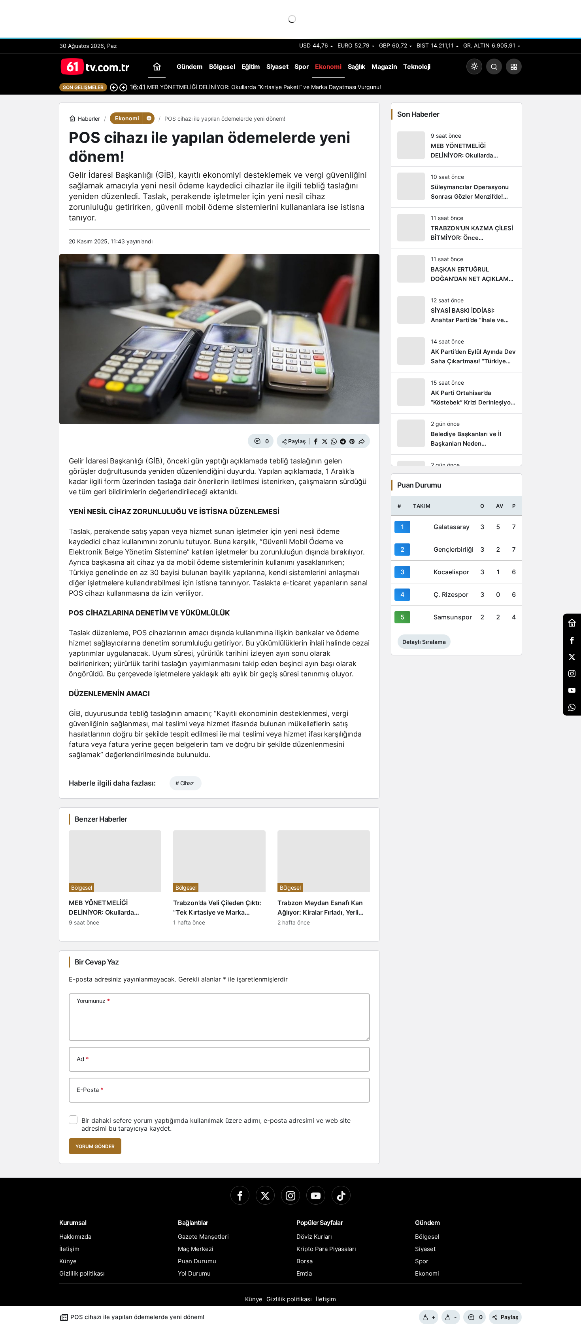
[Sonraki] (123, 87)
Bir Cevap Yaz (97, 962)
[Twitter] (265, 1195)
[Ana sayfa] (157, 67)
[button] (514, 66)
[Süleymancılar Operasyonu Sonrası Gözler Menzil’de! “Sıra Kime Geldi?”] (456, 187)
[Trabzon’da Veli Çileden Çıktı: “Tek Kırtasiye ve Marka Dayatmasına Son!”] (219, 878)
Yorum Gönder (95, 1146)
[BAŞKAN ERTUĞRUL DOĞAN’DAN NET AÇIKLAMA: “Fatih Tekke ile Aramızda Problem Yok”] (456, 269)
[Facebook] (239, 1195)
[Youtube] (315, 1195)
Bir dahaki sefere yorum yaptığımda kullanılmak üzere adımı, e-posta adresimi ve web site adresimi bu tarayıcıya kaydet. (216, 1124)
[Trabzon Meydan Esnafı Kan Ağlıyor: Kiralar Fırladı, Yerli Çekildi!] (323, 878)
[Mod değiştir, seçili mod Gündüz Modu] (474, 66)
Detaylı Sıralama (424, 641)
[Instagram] (290, 1195)
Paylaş (510, 1317)
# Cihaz (184, 783)
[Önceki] (114, 87)
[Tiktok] (341, 1195)
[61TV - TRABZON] (94, 66)
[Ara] (494, 66)
